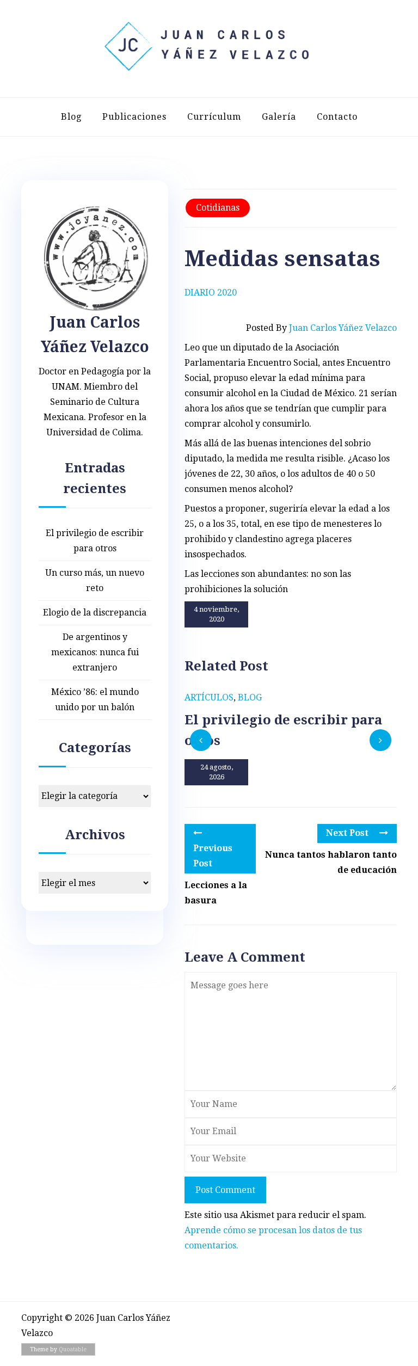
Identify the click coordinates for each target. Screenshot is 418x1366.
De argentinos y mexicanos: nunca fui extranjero (95, 652)
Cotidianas (217, 207)
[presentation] (201, 740)
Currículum (214, 117)
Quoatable (73, 1349)
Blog (71, 117)
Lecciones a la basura (216, 893)
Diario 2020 (211, 292)
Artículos (209, 697)
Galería (279, 117)
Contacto (337, 117)
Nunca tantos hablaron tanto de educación (331, 862)
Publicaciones (134, 117)
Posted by (321, 328)
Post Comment (225, 1190)
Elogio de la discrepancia (94, 612)
